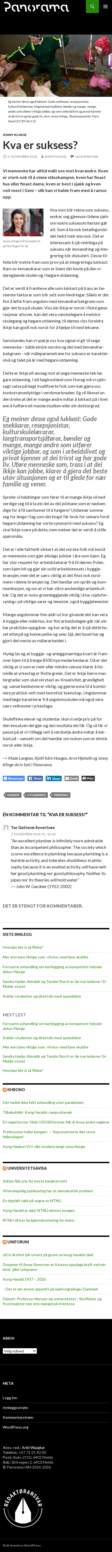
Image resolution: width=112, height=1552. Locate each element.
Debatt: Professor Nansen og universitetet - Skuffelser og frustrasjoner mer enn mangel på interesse (52, 1301)
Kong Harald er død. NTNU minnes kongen (39, 1210)
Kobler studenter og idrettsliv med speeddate (42, 996)
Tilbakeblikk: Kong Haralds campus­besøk (37, 1112)
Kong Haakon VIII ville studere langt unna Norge (44, 1146)
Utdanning (36, 795)
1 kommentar (86, 156)
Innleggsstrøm (15, 1407)
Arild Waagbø (33, 1447)
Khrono (16, 1089)
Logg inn (10, 1397)
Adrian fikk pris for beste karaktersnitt (35, 1181)
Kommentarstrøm (18, 1417)
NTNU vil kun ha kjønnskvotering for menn (38, 1220)
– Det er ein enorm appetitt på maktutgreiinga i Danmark (50, 1289)
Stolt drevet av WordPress (22, 1545)
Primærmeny (105, 6)
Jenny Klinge (15, 135)
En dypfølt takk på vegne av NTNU (32, 1200)
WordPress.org (16, 1427)
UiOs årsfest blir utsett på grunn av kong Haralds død (48, 1254)
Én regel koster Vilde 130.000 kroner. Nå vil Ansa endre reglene (56, 1122)
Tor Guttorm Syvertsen (33, 827)
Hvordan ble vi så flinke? (23, 947)
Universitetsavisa (27, 1168)
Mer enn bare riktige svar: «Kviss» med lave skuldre (45, 957)
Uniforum (18, 1242)
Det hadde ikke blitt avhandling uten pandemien (43, 1102)
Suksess (13, 795)
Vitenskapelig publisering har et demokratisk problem (48, 1190)
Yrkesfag (61, 795)
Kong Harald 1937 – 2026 (24, 1279)
